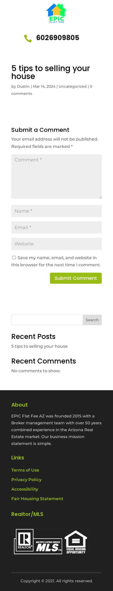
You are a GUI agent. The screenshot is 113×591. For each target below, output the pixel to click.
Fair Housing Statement (37, 498)
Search (92, 320)
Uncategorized (73, 86)
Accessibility (24, 489)
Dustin (23, 86)
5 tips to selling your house (39, 346)
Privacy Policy (26, 479)
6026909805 (57, 38)
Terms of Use (25, 470)
